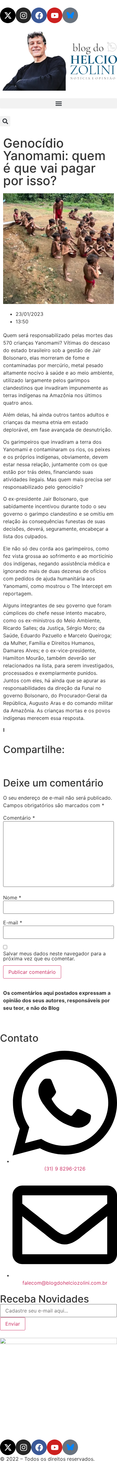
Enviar (12, 1324)
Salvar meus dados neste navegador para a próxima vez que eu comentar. (54, 956)
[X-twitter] (8, 15)
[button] (58, 103)
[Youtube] (54, 15)
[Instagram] (23, 15)
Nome (12, 897)
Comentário (19, 817)
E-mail (12, 922)
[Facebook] (39, 15)
